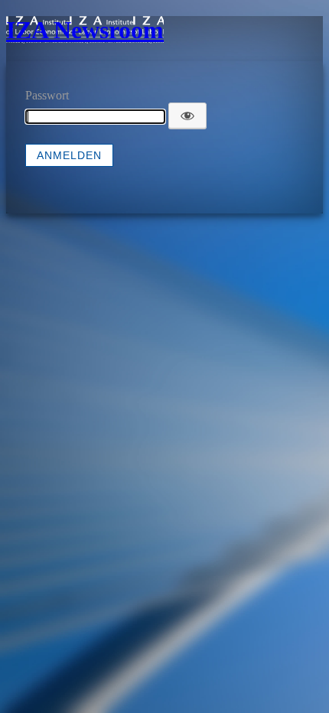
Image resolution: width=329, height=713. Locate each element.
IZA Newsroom (85, 30)
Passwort (47, 95)
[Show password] (187, 116)
